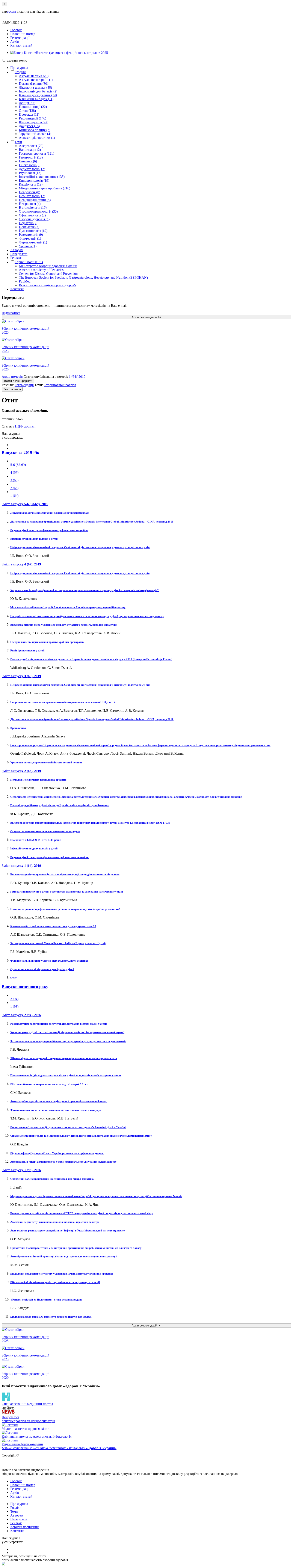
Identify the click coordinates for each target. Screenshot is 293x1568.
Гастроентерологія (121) (36, 153)
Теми (18, 142)
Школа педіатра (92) (33, 122)
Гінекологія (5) (29, 165)
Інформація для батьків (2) (38, 91)
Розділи (20, 72)
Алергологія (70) (31, 146)
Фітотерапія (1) (30, 238)
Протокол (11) (29, 114)
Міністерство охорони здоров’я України (48, 266)
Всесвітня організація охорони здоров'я (47, 285)
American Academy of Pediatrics (41, 270)
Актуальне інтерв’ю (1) (36, 80)
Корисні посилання (29, 262)
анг (14, 11)
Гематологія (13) (31, 157)
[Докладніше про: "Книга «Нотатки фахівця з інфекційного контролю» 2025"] (59, 52)
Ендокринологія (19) (34, 180)
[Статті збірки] (146, 321)
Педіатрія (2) (28, 223)
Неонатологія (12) (32, 196)
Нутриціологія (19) (33, 207)
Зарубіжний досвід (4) (35, 134)
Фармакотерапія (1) (33, 242)
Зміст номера (12, 389)
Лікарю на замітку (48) (35, 87)
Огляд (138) (27, 110)
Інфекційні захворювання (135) (42, 176)
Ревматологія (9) (31, 234)
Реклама (16, 258)
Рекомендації (19, 37)
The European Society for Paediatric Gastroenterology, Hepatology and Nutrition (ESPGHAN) (83, 277)
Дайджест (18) (29, 126)
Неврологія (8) (29, 192)
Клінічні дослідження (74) (38, 95)
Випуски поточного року (25, 986)
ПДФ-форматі (25, 426)
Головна (16, 30)
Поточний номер (22, 34)
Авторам (16, 250)
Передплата (18, 254)
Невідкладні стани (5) (35, 200)
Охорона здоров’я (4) (34, 219)
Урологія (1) (27, 246)
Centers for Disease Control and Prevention (48, 273)
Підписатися (11, 313)
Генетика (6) (28, 161)
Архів (14, 41)
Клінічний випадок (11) (36, 99)
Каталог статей (21, 45)
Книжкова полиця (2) (34, 130)
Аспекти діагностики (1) (37, 137)
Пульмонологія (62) (33, 231)
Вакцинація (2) (30, 149)
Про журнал (19, 67)
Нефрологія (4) (30, 203)
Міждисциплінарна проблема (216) (44, 188)
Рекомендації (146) (32, 118)
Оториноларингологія (60, 385)
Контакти (17, 289)
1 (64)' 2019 (77, 376)
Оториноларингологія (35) (38, 211)
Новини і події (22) (33, 107)
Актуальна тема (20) (33, 76)
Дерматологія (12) (32, 169)
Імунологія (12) (30, 173)
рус (9, 11)
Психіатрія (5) (29, 227)
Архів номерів (12, 376)
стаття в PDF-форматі (17, 380)
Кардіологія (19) (30, 184)
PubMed (24, 281)
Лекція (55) (27, 103)
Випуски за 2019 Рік (20, 452)
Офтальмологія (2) (32, 215)
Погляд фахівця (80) (33, 83)
